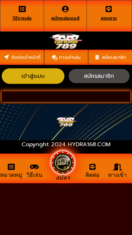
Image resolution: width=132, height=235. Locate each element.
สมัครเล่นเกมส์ (65, 18)
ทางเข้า (117, 175)
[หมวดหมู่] (11, 167)
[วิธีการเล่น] (22, 9)
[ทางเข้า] (117, 167)
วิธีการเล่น (22, 18)
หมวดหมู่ (11, 175)
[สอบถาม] (108, 9)
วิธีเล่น (34, 175)
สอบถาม (109, 18)
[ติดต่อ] (92, 167)
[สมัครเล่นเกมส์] (65, 9)
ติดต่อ (93, 175)
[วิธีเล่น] (34, 167)
